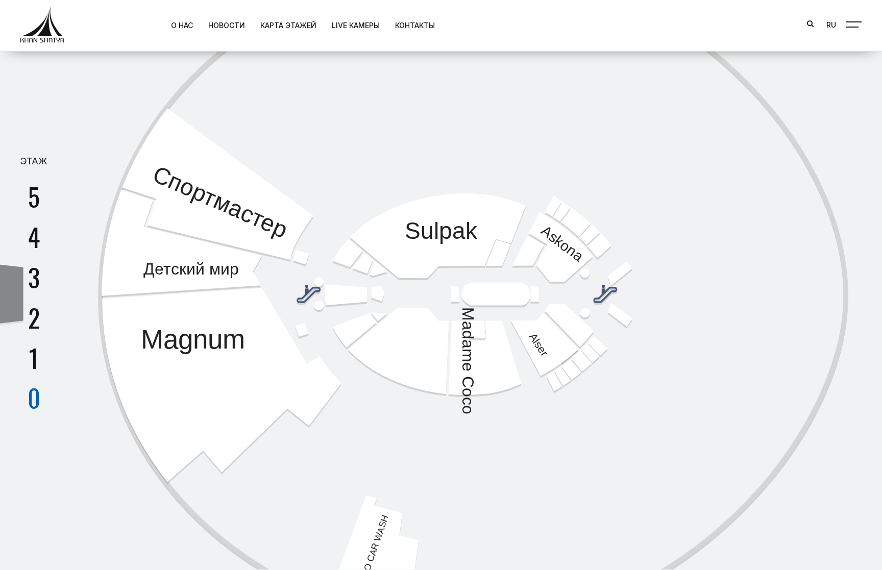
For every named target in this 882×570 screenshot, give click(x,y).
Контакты (415, 25)
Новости (226, 25)
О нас (182, 25)
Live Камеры (356, 25)
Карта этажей (288, 25)
